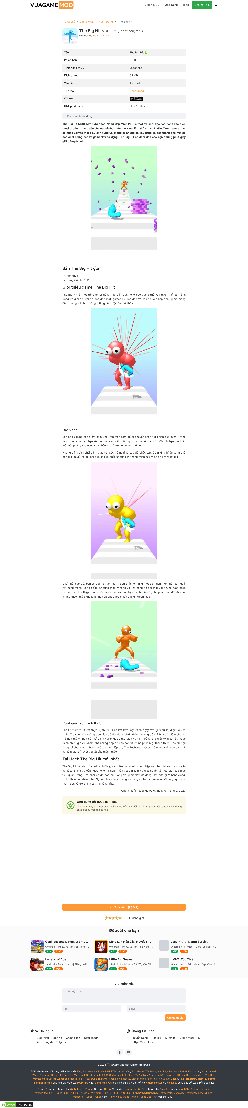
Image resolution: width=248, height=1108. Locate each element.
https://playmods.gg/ (172, 1092)
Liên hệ (57, 1037)
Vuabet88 (96, 1092)
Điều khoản (91, 1037)
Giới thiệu (42, 1037)
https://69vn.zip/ (44, 1092)
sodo (129, 1089)
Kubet (88, 1096)
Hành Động (106, 21)
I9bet (59, 1092)
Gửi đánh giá (175, 1017)
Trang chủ (68, 21)
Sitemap (170, 1037)
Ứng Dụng (171, 4)
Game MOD (152, 4)
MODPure (82, 1082)
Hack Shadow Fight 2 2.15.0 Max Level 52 (103, 1075)
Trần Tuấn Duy (101, 35)
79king (74, 1092)
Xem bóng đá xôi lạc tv (51, 1042)
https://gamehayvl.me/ (199, 1092)
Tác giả (156, 1037)
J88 (116, 1092)
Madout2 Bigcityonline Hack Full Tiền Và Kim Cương (149, 1078)
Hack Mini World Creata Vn (115, 1071)
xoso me (206, 1089)
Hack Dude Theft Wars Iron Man (102, 1078)
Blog (186, 4)
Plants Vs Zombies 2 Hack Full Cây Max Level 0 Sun (156, 1075)
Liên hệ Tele (202, 4)
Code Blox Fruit (148, 1096)
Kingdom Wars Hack (88, 1071)
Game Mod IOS (103, 1082)
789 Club (125, 1092)
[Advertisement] (124, 859)
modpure (78, 1096)
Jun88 (98, 1096)
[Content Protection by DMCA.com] (17, 1104)
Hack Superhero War (197, 1075)
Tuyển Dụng (140, 1037)
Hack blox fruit (188, 1078)
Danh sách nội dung (80, 116)
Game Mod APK (190, 1037)
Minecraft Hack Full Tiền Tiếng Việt (59, 1075)
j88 (66, 1092)
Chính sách (73, 1037)
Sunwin (195, 1089)
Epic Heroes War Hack (144, 1071)
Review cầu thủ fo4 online (123, 1096)
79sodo (84, 1092)
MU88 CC (139, 1089)
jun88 (108, 1092)
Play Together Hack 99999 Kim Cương (178, 1071)
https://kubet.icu (143, 1042)
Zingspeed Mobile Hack (70, 1078)
